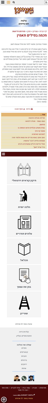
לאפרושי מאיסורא (38, 134)
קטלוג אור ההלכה (24, 344)
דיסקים (24, 364)
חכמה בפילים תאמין (32, 35)
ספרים (23, 348)
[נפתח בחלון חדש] (31, 378)
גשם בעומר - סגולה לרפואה (35, 121)
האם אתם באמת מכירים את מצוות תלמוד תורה (28, 137)
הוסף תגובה (19, 109)
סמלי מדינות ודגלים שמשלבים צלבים (31, 144)
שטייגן (35, 31)
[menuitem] (24, 171)
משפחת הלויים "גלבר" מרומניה (34, 141)
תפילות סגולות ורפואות (37, 118)
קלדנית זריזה (24, 331)
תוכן (29, 31)
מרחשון (42, 124)
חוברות (24, 356)
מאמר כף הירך (40, 131)
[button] (14, 2)
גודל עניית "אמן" (39, 147)
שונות (24, 368)
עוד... (42, 114)
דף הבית (43, 31)
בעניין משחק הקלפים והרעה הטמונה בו (31, 128)
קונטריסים (24, 352)
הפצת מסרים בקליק (24, 336)
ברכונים (24, 360)
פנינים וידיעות (18, 31)
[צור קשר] (8, 2)
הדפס (28, 109)
